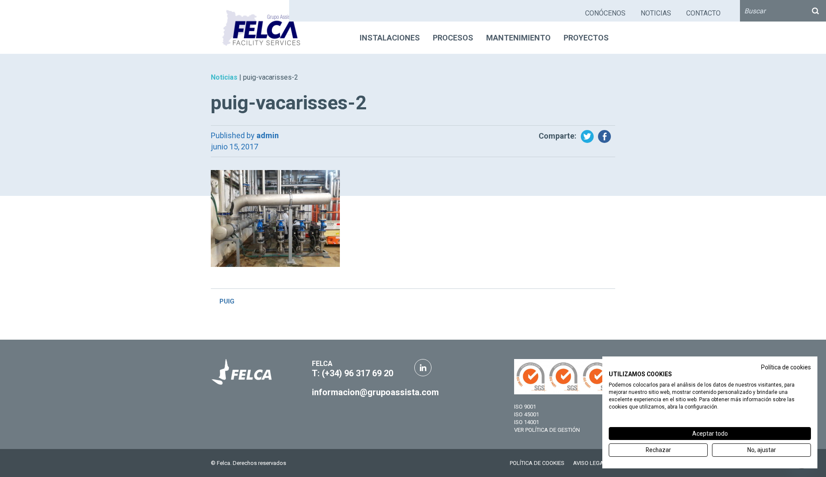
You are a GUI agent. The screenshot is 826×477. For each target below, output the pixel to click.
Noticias (224, 77)
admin (267, 135)
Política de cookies (786, 367)
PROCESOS (453, 37)
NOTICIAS (656, 13)
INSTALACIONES (390, 37)
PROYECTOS (586, 37)
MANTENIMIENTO (518, 37)
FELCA (322, 363)
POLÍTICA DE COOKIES (537, 463)
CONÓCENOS (605, 13)
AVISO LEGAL (590, 463)
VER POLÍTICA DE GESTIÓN (547, 430)
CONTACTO (703, 13)
